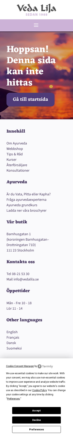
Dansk (11, 342)
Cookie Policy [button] (39, 390)
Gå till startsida (30, 99)
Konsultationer (17, 170)
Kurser (11, 159)
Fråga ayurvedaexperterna (26, 199)
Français (12, 337)
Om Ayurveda (16, 143)
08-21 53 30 (20, 273)
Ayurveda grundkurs (21, 205)
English (12, 332)
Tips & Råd (14, 154)
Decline (36, 420)
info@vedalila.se (26, 279)
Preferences (36, 429)
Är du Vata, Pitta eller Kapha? (28, 194)
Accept (36, 410)
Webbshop (14, 148)
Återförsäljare (16, 165)
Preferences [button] (13, 398)
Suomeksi (14, 348)
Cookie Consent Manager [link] (20, 366)
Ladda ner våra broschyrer (26, 210)
